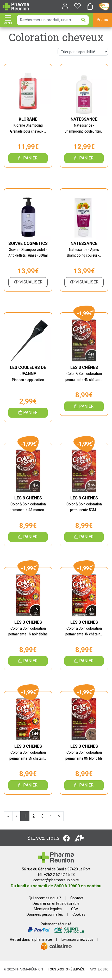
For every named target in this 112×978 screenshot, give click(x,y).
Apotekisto (99, 969)
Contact (76, 898)
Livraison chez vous (77, 939)
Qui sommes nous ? (45, 898)
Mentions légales (48, 909)
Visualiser (30, 282)
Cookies (78, 914)
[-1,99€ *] (84, 340)
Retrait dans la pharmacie (31, 939)
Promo (102, 19)
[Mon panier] (90, 7)
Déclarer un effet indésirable (56, 903)
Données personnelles (45, 914)
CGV (74, 909)
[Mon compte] (63, 6)
